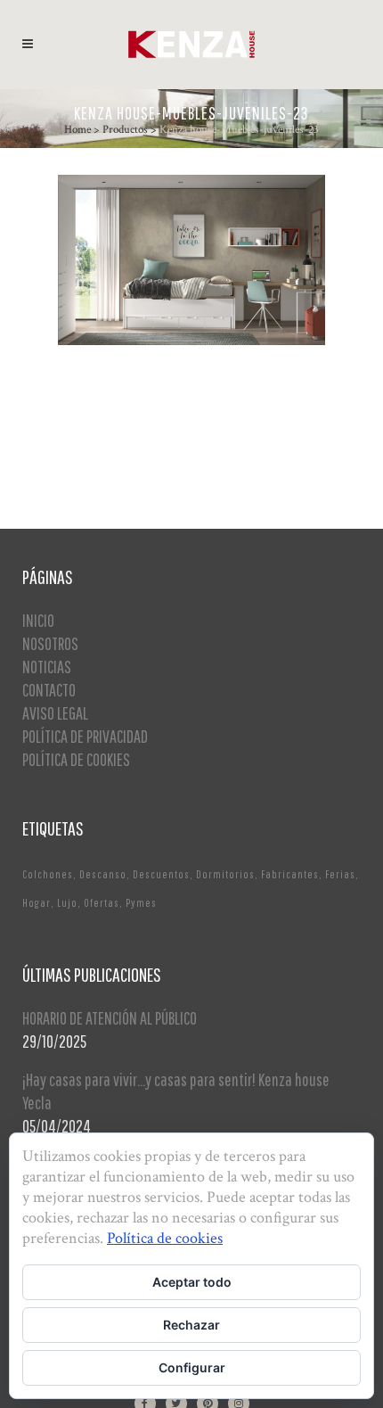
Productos (125, 129)
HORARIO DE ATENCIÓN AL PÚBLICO (109, 1018)
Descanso (102, 874)
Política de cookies (165, 1238)
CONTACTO (49, 689)
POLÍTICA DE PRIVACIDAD (85, 736)
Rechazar (191, 1324)
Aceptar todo (192, 1281)
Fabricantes (290, 874)
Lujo (67, 903)
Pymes (141, 903)
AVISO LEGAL (55, 713)
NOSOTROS (50, 643)
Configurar (192, 1367)
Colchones (47, 874)
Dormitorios (225, 874)
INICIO (38, 620)
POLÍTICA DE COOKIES (76, 759)
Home (77, 129)
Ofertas (101, 903)
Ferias (340, 874)
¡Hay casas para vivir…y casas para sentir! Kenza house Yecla (176, 1091)
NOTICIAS (46, 666)
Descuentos (161, 874)
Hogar (36, 903)
